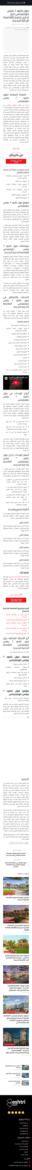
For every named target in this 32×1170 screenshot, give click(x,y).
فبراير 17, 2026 (25, 962)
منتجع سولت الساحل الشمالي (14, 1082)
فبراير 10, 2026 (25, 1055)
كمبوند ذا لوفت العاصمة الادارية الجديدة (16, 623)
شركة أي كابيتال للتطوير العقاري (18, 105)
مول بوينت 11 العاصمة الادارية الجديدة (16, 615)
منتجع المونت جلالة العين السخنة (13, 1074)
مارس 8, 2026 (25, 932)
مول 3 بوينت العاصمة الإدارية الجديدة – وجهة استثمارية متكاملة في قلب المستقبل (18, 987)
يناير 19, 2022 (25, 24)
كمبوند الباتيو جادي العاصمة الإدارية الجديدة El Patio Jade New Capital (17, 927)
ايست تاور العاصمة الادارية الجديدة (16, 633)
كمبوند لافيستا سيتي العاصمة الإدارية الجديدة (17, 898)
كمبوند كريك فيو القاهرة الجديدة (12, 1067)
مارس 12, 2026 (25, 902)
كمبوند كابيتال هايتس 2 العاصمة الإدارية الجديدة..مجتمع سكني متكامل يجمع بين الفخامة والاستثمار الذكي (16, 1019)
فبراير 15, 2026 (25, 992)
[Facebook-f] (23, 1112)
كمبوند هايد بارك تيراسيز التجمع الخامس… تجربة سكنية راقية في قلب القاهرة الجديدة (17, 957)
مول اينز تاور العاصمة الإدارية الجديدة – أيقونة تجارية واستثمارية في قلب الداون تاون (17, 1050)
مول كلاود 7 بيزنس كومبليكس (16, 843)
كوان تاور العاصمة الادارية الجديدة (16, 619)
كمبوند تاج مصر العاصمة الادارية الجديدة (16, 629)
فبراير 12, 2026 (25, 1025)
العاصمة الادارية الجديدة (18, 576)
